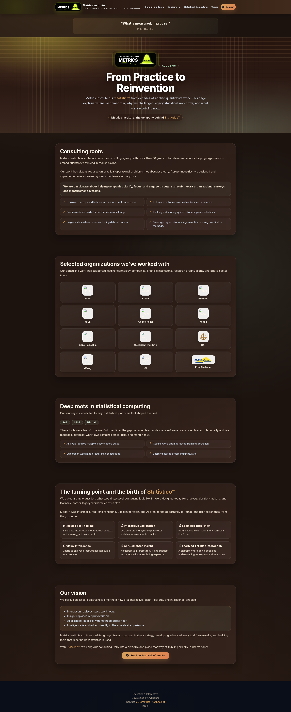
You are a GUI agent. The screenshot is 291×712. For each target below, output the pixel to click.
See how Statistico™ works (147, 655)
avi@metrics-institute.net (150, 701)
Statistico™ (122, 98)
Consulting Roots (154, 7)
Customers (174, 7)
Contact (229, 7)
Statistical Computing (196, 7)
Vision (214, 7)
